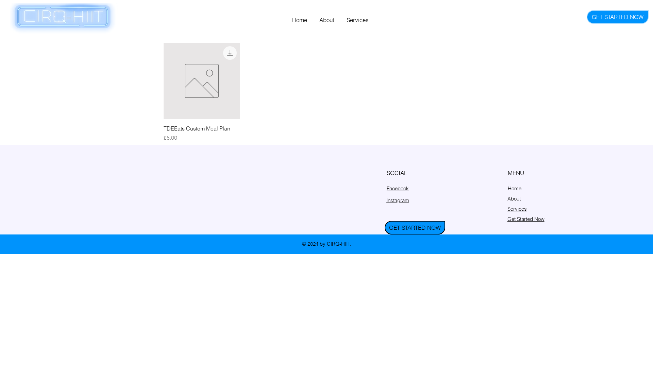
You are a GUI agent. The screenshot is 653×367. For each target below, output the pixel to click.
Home (514, 188)
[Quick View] (202, 81)
